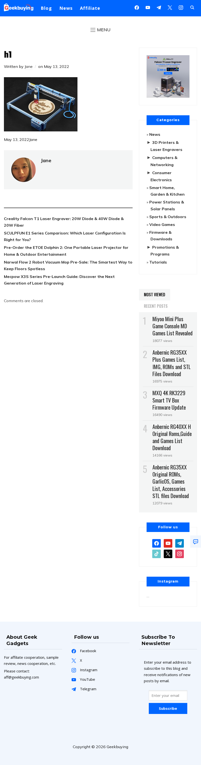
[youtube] (148, 7)
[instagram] (181, 7)
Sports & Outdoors (167, 216)
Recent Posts (156, 306)
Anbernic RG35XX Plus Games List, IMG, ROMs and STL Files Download (171, 363)
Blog (46, 8)
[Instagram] (159, 7)
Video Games (162, 224)
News (66, 8)
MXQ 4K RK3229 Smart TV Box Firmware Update (169, 400)
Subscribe (168, 708)
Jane (29, 66)
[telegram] (179, 543)
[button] (100, 30)
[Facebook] (137, 7)
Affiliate (90, 8)
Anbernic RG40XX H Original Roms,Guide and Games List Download (172, 437)
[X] (170, 7)
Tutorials (158, 262)
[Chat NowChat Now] (195, 541)
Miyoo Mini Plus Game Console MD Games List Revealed (172, 326)
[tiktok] (156, 553)
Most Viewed (154, 295)
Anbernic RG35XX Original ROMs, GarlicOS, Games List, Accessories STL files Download (170, 481)
